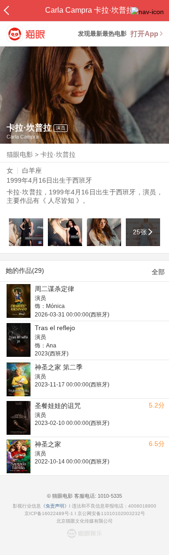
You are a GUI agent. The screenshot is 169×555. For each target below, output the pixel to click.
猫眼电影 (20, 154)
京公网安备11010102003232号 (111, 513)
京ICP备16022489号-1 (48, 513)
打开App (144, 34)
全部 (158, 272)
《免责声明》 (55, 506)
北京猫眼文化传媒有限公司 (84, 521)
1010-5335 (109, 496)
